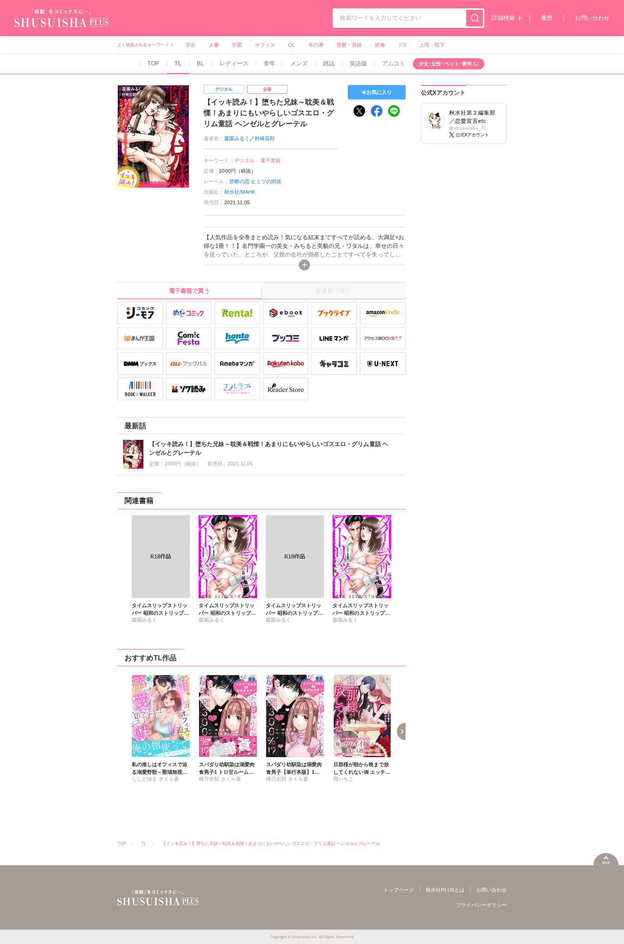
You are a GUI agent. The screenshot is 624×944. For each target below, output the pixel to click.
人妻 (214, 45)
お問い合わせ (592, 18)
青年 (269, 63)
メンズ (299, 63)
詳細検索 (503, 18)
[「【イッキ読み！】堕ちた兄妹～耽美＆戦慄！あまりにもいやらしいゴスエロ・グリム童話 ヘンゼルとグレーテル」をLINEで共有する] (394, 111)
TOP (153, 63)
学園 (237, 45)
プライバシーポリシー (481, 905)
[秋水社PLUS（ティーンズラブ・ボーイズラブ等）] (61, 23)
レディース (234, 63)
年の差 (316, 45)
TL (178, 63)
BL (200, 63)
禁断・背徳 (349, 45)
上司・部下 (432, 45)
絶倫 (380, 45)
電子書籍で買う (189, 291)
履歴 (546, 18)
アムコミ (393, 63)
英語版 (358, 63)
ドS (402, 45)
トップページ (399, 890)
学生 (191, 45)
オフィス (265, 45)
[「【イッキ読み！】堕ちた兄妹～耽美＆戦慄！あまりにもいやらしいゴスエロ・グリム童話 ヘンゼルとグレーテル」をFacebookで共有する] (376, 111)
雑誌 (328, 63)
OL (291, 45)
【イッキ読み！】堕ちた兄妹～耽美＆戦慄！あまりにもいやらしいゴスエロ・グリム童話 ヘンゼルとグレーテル (270, 843)
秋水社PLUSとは (445, 890)
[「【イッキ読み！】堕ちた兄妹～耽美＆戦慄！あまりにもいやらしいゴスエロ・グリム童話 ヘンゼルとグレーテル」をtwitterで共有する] (359, 111)
